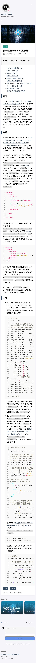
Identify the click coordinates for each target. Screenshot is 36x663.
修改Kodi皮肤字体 (12, 76)
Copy (30, 193)
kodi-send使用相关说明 (14, 88)
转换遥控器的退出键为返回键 (15, 50)
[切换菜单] (33, 4)
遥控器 (13, 588)
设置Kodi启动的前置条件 (14, 81)
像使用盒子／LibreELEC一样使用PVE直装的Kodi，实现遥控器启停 (19, 431)
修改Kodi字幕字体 (12, 73)
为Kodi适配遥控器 (12, 70)
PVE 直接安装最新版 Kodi (14, 68)
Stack (5, 658)
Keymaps (28, 231)
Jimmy (9, 658)
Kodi (5, 46)
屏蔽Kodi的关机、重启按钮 (15, 78)
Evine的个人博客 (6, 14)
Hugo (5, 656)
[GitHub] (2, 20)
